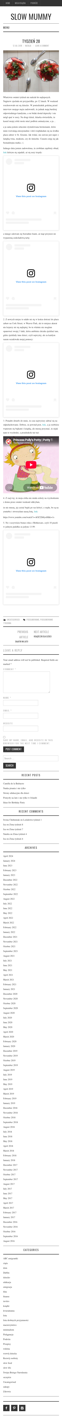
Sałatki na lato (21, 641)
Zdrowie (7, 1391)
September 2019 (10, 1065)
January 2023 (9, 875)
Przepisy (7, 1343)
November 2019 (10, 1055)
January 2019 (9, 1103)
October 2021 (9, 946)
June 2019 (7, 1079)
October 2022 (9, 889)
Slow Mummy (31, 16)
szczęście (7, 1377)
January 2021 (9, 989)
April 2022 (8, 917)
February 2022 (9, 927)
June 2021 (7, 965)
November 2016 (10, 1226)
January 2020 (9, 1046)
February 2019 (9, 1098)
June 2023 (7, 865)
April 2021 (8, 974)
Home (8, 3)
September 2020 (10, 1008)
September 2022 (10, 894)
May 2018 (7, 1141)
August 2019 (9, 1069)
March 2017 (8, 1207)
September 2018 (10, 1122)
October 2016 (9, 1231)
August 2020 (9, 1012)
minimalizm (8, 1329)
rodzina (6, 1348)
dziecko (6, 1277)
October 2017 (9, 1174)
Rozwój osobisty (10, 1358)
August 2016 (9, 1240)
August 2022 (9, 898)
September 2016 (10, 1236)
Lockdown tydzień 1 (32, 819)
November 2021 (10, 941)
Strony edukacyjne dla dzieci (16, 792)
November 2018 (10, 1112)
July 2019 (7, 1074)
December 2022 (10, 879)
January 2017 (9, 1217)
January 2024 (9, 860)
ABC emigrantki (10, 1258)
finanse (6, 1296)
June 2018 (7, 1136)
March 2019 (8, 1093)
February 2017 (9, 1212)
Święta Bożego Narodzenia (15, 1372)
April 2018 (8, 1145)
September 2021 (10, 951)
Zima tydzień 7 (16, 829)
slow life (7, 1367)
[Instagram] (22, 1408)
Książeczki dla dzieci (43, 636)
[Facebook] (6, 1408)
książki (6, 1305)
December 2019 (10, 1050)
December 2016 (10, 1221)
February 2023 (9, 870)
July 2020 (7, 1017)
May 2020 (7, 1027)
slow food (7, 1362)
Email (7, 710)
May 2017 (7, 1198)
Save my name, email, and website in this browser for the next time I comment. (28, 742)
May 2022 (7, 913)
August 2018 (9, 1126)
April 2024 (8, 856)
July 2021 (7, 960)
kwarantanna (8, 1310)
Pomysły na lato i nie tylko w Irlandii (20, 797)
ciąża (5, 1263)
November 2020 (10, 998)
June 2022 (7, 908)
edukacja (7, 1282)
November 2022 (10, 884)
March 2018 (8, 1150)
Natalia (28, 45)
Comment (9, 669)
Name (7, 697)
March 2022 (8, 922)
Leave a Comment (42, 45)
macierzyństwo (10, 1324)
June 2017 (7, 1193)
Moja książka (20, 3)
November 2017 (10, 1169)
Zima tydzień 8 (16, 824)
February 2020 (9, 1041)
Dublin (6, 1272)
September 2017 (10, 1179)
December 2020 (10, 993)
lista (5, 1315)
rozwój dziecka (10, 1353)
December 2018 (10, 1107)
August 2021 (9, 955)
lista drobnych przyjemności (15, 1320)
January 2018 (9, 1160)
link (5, 152)
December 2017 (10, 1164)
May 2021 (7, 970)
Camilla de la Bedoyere (13, 783)
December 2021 (10, 936)
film (5, 1291)
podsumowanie (33, 619)
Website (8, 723)
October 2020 (9, 1003)
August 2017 (9, 1183)
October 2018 (9, 1117)
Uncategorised (13, 619)
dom (5, 1267)
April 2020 (8, 1031)
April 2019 (8, 1088)
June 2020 (7, 1022)
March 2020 (8, 1036)
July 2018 (7, 1131)
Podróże (34, 3)
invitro (6, 1301)
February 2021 (9, 984)
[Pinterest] (14, 1408)
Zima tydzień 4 (20, 833)
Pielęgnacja (8, 1334)
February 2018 (9, 1155)
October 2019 (9, 1060)
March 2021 (8, 979)
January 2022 (9, 932)
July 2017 (7, 1188)
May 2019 (7, 1084)
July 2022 (7, 903)
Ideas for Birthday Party (14, 802)
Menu (6, 27)
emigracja (7, 1286)
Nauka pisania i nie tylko (14, 788)
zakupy (6, 1386)
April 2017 (8, 1202)
